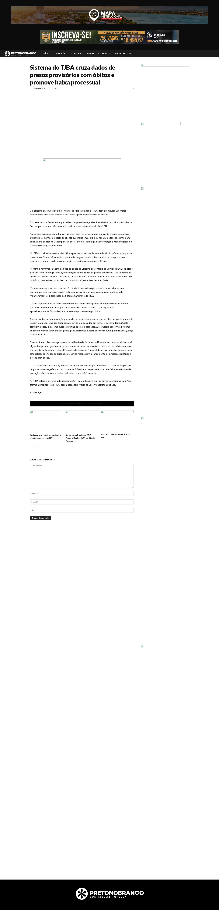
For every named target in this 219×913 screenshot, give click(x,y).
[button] (214, 53)
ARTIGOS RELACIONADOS (73, 404)
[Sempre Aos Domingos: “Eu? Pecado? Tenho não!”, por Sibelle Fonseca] (82, 421)
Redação (37, 88)
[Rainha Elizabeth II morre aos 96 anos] (117, 421)
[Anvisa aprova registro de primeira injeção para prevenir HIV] (46, 421)
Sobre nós (59, 53)
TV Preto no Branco (99, 53)
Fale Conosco (123, 53)
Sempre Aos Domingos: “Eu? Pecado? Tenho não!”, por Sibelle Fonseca (80, 438)
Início (46, 53)
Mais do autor (95, 404)
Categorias (76, 53)
